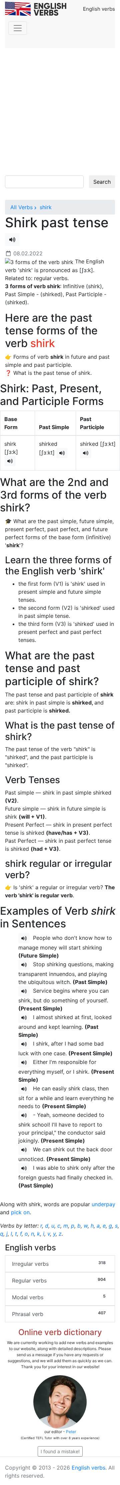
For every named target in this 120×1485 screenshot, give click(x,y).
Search (102, 181)
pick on (20, 1212)
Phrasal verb (59, 1313)
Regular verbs (59, 1280)
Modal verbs (59, 1297)
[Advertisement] (60, 112)
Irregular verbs (59, 1263)
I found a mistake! (60, 1451)
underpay (103, 1204)
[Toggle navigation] (17, 28)
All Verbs (21, 207)
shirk (45, 207)
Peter (71, 1431)
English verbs (88, 1467)
